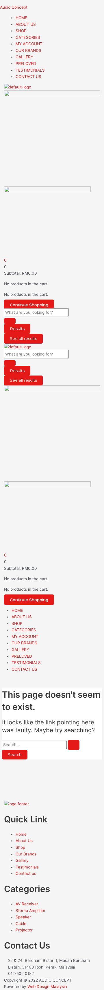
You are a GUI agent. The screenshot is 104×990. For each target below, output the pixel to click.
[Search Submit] (73, 745)
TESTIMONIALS (30, 70)
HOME (21, 17)
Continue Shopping (29, 304)
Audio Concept (13, 7)
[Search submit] (10, 321)
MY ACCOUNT (29, 43)
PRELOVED (26, 63)
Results (17, 328)
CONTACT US (28, 76)
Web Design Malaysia (47, 986)
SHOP (21, 30)
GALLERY (24, 57)
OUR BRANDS (28, 50)
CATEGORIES (28, 37)
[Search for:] (40, 744)
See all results (23, 338)
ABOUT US (26, 24)
